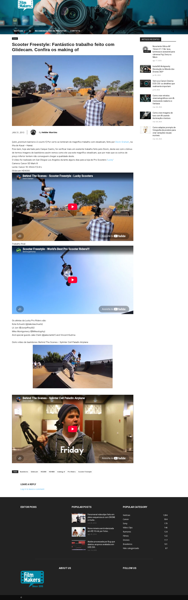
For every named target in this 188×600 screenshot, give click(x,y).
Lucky (110, 159)
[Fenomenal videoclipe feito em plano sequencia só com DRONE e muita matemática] (78, 518)
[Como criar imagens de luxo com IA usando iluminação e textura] (145, 115)
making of (61, 472)
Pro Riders (72, 472)
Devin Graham (122, 142)
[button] (172, 31)
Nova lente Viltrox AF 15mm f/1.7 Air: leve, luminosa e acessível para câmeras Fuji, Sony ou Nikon (164, 51)
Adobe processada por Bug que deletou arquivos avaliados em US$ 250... (101, 544)
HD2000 (43, 472)
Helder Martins (49, 132)
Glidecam (34, 472)
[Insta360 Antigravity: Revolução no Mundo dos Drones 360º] (145, 69)
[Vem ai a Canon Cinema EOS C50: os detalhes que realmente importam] (145, 83)
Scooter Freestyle (85, 472)
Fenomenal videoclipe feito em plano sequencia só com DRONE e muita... (101, 517)
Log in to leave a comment (32, 489)
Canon (15, 38)
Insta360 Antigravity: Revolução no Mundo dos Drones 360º (163, 69)
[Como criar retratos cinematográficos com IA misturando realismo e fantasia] (145, 98)
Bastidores (24, 472)
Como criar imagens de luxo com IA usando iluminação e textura (163, 115)
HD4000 (52, 472)
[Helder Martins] (35, 132)
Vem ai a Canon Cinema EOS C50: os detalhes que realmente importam (164, 83)
